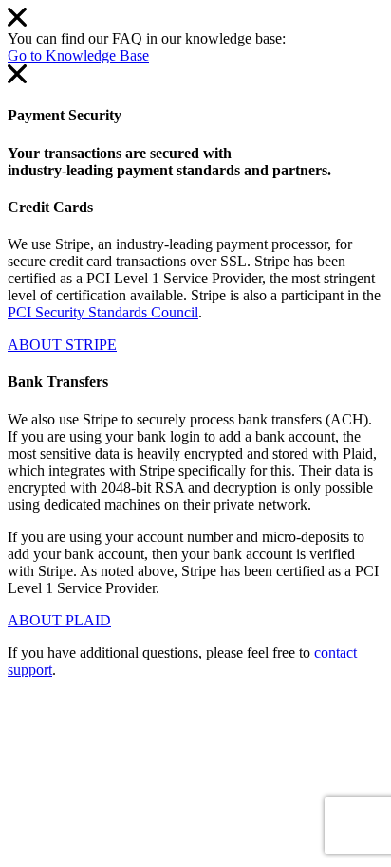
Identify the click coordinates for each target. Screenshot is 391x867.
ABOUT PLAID (59, 620)
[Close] (17, 21)
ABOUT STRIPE (62, 344)
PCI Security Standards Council (103, 312)
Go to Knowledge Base (78, 55)
